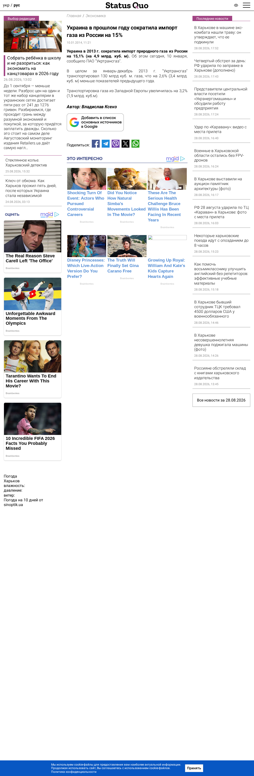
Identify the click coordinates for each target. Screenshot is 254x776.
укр (6, 5)
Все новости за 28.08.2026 (221, 400)
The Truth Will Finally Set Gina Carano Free (123, 265)
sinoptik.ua (13, 504)
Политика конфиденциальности (73, 772)
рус (17, 5)
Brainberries (87, 221)
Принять (194, 768)
